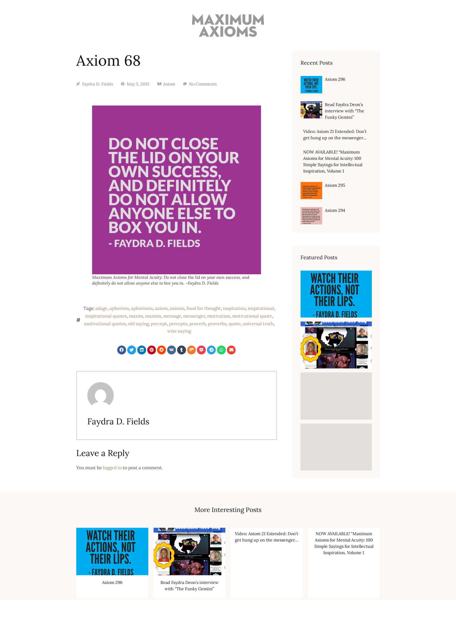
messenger (194, 316)
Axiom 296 (335, 79)
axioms (177, 308)
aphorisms (142, 308)
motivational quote (252, 316)
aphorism (119, 308)
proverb (197, 324)
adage (101, 308)
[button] (121, 350)
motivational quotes (105, 324)
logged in (112, 468)
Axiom (169, 84)
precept (159, 324)
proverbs (217, 324)
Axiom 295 (335, 185)
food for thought (204, 308)
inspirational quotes (106, 316)
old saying (138, 324)
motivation (218, 316)
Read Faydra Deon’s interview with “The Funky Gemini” (344, 111)
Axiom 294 (335, 210)
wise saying (179, 331)
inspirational (261, 308)
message (172, 316)
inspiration (234, 308)
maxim (136, 316)
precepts (178, 324)
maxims (153, 316)
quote (235, 324)
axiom (161, 308)
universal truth (258, 324)
